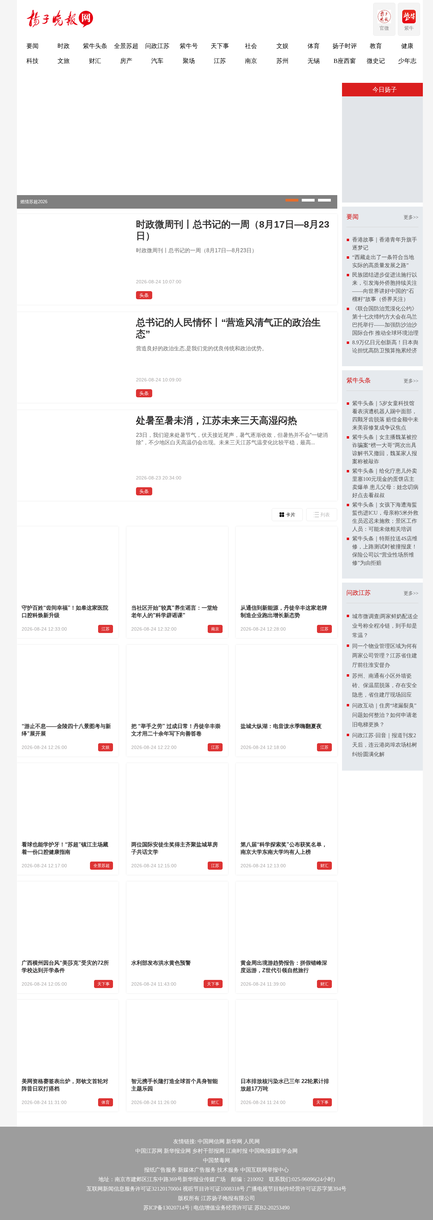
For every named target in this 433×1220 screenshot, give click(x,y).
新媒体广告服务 (197, 1170)
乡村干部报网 (208, 1151)
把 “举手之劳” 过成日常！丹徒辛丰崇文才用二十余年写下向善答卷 (176, 729)
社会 (251, 46)
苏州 (282, 60)
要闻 (32, 46)
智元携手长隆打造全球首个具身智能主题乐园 (174, 1085)
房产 (126, 60)
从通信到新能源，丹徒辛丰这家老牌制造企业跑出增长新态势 (284, 611)
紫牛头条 (95, 46)
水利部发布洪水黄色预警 (161, 963)
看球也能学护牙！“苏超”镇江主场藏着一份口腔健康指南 (65, 848)
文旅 (64, 60)
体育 (313, 46)
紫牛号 (189, 46)
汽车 (157, 60)
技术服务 (228, 1170)
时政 (64, 46)
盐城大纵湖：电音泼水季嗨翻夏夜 (281, 726)
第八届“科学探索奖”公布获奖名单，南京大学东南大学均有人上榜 (284, 848)
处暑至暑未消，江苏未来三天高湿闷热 (216, 420)
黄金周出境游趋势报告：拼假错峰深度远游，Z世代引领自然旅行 (284, 966)
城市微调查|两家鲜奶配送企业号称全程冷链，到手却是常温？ (385, 742)
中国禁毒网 (216, 1160)
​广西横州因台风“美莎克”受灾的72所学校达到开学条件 (65, 966)
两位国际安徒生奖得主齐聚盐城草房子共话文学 (174, 848)
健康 (407, 46)
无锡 (313, 60)
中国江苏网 (148, 1151)
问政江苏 (157, 46)
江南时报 (237, 1151)
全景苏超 (126, 46)
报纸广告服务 (160, 1170)
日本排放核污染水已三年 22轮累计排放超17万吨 (285, 1085)
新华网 (234, 1141)
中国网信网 (211, 1141)
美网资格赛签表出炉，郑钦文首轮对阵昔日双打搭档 (65, 1085)
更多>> (411, 333)
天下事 (220, 46)
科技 (32, 60)
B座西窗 (345, 60)
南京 (251, 60)
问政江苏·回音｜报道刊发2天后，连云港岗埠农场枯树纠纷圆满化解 (384, 861)
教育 (376, 46)
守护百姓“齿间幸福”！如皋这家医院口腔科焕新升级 (65, 611)
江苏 (220, 60)
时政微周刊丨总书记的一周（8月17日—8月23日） (232, 230)
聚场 (189, 60)
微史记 (376, 60)
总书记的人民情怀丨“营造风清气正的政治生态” (228, 328)
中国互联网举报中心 (264, 1170)
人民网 (252, 1141)
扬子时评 (345, 46)
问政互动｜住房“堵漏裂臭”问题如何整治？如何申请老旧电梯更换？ (384, 831)
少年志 (407, 60)
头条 (144, 295)
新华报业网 (177, 1151)
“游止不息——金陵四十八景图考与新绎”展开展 (66, 729)
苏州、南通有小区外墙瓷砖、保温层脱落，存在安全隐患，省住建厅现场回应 (384, 801)
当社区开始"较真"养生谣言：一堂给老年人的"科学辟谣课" (174, 611)
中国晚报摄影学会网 (273, 1151)
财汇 (95, 60)
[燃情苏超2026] (177, 207)
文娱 (282, 46)
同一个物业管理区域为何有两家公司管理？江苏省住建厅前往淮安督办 (384, 771)
